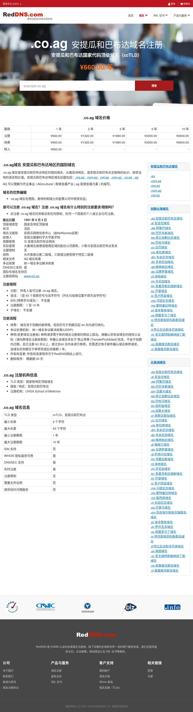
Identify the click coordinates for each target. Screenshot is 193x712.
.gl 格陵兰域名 (160, 444)
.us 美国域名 (159, 551)
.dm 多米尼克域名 (162, 257)
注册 (150, 676)
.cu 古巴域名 (159, 247)
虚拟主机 (56, 676)
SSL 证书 (159, 15)
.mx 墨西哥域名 (161, 498)
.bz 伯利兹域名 (160, 406)
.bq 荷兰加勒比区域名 (165, 237)
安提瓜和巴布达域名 (164, 166)
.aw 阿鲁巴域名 (161, 228)
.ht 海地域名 (159, 276)
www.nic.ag (31, 276)
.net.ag (104, 177)
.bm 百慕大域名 (161, 391)
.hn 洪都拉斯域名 (162, 459)
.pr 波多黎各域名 (162, 310)
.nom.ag (92, 177)
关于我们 (8, 670)
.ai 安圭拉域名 (160, 223)
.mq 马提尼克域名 (162, 300)
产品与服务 (181, 15)
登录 (172, 3)
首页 (130, 15)
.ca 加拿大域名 (160, 410)
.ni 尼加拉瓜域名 (162, 502)
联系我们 (8, 676)
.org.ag (79, 177)
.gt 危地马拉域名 (162, 454)
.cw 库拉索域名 (161, 252)
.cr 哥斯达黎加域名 (163, 415)
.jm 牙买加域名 (160, 281)
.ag (136, 177)
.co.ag (128, 177)
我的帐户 (104, 670)
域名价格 (104, 676)
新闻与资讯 (9, 682)
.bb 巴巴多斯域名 (162, 233)
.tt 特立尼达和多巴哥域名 (167, 329)
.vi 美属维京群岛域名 (164, 349)
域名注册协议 (11, 687)
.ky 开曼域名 (159, 291)
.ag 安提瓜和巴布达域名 (167, 218)
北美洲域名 (158, 362)
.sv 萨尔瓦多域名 (162, 527)
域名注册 (56, 670)
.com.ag (116, 177)
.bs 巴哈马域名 (160, 242)
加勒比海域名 (160, 209)
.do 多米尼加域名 (162, 262)
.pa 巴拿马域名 (161, 507)
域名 (142, 15)
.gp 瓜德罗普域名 (162, 271)
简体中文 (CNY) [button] (11, 3)
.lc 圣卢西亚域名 (161, 295)
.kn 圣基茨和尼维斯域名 (166, 286)
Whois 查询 (106, 682)
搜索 (154, 85)
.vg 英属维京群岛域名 (165, 344)
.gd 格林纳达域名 (162, 267)
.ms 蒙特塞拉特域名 (164, 305)
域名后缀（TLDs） (110, 687)
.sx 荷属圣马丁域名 (163, 315)
